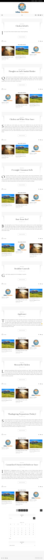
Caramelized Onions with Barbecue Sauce (22, 464)
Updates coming (33, 54)
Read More (22, 84)
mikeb (5, 41)
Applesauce (22, 314)
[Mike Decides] (22, 8)
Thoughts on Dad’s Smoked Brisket (22, 71)
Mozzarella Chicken (22, 365)
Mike (20, 69)
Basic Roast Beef (22, 219)
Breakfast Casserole (22, 268)
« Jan (10, 538)
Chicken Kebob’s (22, 26)
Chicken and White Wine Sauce (22, 119)
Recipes (23, 69)
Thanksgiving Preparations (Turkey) (22, 414)
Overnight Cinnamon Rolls (22, 170)
